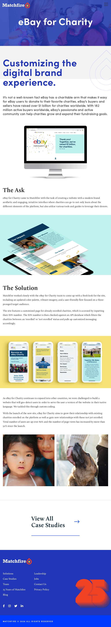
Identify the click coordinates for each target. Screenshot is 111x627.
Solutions (8, 573)
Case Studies (9, 578)
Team (6, 584)
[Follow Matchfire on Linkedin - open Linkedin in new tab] (22, 606)
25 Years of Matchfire (14, 589)
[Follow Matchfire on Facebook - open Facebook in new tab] (4, 606)
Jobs (36, 578)
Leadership (40, 573)
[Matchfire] (28, 5)
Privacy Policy (41, 589)
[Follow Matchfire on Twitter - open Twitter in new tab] (15, 606)
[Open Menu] (106, 4)
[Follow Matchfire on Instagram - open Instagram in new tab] (9, 606)
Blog (5, 594)
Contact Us (40, 584)
